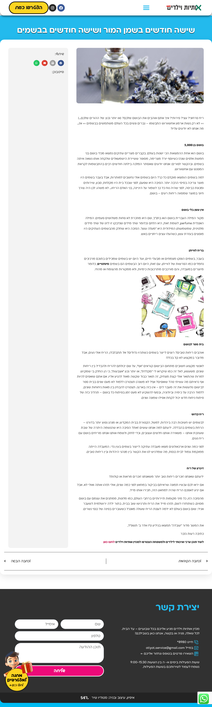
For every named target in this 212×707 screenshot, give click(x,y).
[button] (146, 8)
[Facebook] (61, 8)
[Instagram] (52, 8)
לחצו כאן (109, 542)
